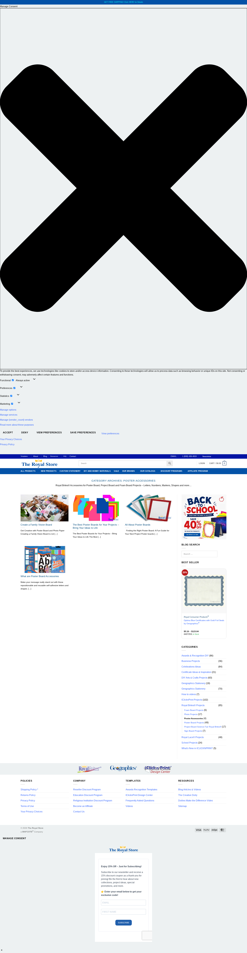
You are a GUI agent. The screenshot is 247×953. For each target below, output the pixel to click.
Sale (116, 471)
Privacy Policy (7, 444)
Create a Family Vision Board (36, 524)
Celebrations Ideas (191, 666)
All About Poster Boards (137, 524)
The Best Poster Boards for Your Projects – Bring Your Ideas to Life (96, 526)
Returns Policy (28, 795)
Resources (54, 456)
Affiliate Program (198, 471)
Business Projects (191, 661)
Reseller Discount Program (87, 789)
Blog (45, 456)
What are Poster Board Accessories (40, 576)
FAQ (64, 456)
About (35, 456)
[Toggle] (224, 661)
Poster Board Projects (194, 722)
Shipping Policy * (29, 789)
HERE (131, 2)
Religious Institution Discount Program (92, 800)
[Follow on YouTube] (225, 456)
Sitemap (182, 806)
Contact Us (78, 811)
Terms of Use (27, 806)
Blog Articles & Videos (189, 789)
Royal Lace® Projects (193, 737)
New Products (48, 471)
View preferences (49, 432)
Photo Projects (190, 714)
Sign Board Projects (193, 731)
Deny (24, 432)
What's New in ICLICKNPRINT (197, 748)
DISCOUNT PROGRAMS (171, 471)
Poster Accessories (193, 718)
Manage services (8, 415)
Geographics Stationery (193, 683)
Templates (24, 456)
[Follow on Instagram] (217, 456)
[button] (123, 188)
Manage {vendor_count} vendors (16, 420)
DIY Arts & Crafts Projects (194, 677)
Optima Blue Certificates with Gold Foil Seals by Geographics (204, 622)
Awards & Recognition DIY (195, 655)
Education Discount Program (87, 795)
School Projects (190, 743)
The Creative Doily (187, 795)
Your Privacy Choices (11, 439)
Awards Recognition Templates (141, 789)
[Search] (214, 554)
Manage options (8, 410)
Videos (129, 806)
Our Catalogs (147, 471)
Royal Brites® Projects (193, 705)
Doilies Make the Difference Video (195, 800)
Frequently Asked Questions (140, 800)
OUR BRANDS (128, 471)
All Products (28, 471)
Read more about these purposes (17, 425)
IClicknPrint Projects (192, 700)
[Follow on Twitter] (219, 456)
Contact (73, 456)
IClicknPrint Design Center (139, 795)
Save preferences (83, 432)
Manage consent (14, 838)
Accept (8, 432)
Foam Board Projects (193, 710)
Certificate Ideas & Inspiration (196, 672)
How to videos (189, 694)
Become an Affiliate (83, 806)
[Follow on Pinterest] (222, 456)
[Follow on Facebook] (214, 456)
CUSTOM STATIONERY (70, 471)
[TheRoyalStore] (46, 463)
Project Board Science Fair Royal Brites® (202, 727)
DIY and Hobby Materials (97, 471)
